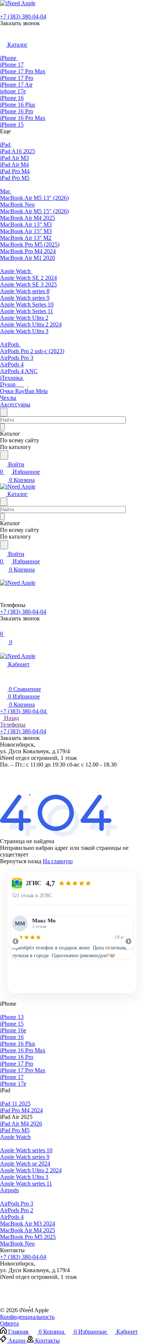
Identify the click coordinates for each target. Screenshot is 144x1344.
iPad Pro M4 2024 (21, 1110)
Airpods (9, 1190)
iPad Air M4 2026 (21, 1123)
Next (128, 941)
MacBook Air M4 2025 (27, 1230)
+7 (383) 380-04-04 (23, 16)
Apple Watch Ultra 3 (24, 1177)
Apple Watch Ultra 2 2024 (31, 1170)
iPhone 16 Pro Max (22, 1050)
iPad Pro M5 (15, 1130)
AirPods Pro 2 (16, 1210)
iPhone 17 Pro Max (22, 1070)
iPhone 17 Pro (16, 1063)
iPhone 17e (13, 1083)
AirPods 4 (12, 1217)
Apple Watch (15, 1137)
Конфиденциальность (27, 1317)
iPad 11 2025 (15, 1103)
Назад (11, 718)
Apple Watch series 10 (26, 1150)
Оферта (9, 1323)
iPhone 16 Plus (17, 1043)
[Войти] (3, 626)
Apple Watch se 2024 (25, 1163)
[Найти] (4, 455)
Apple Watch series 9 (24, 1157)
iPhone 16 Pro (16, 1057)
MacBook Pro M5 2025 (28, 1237)
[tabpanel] (72, 937)
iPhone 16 (12, 1037)
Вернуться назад (20, 861)
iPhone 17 (12, 1077)
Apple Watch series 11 (26, 1183)
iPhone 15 (12, 1023)
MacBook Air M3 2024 (27, 1223)
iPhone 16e (13, 1030)
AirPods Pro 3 (16, 1203)
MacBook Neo (17, 1243)
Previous (15, 941)
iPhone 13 (12, 1017)
